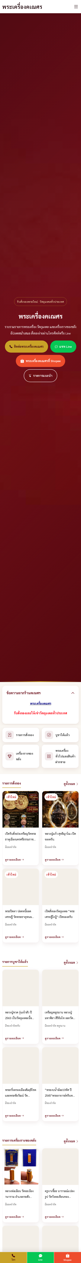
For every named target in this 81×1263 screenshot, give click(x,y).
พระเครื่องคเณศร (22, 6)
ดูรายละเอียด (13, 859)
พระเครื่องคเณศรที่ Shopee (43, 361)
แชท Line (65, 346)
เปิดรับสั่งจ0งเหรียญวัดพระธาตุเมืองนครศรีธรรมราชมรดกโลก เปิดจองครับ (20, 839)
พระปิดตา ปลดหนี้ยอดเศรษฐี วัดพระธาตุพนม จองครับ (18, 916)
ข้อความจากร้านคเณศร (23, 693)
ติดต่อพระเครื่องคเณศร (29, 346)
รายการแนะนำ (42, 376)
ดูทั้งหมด (70, 784)
